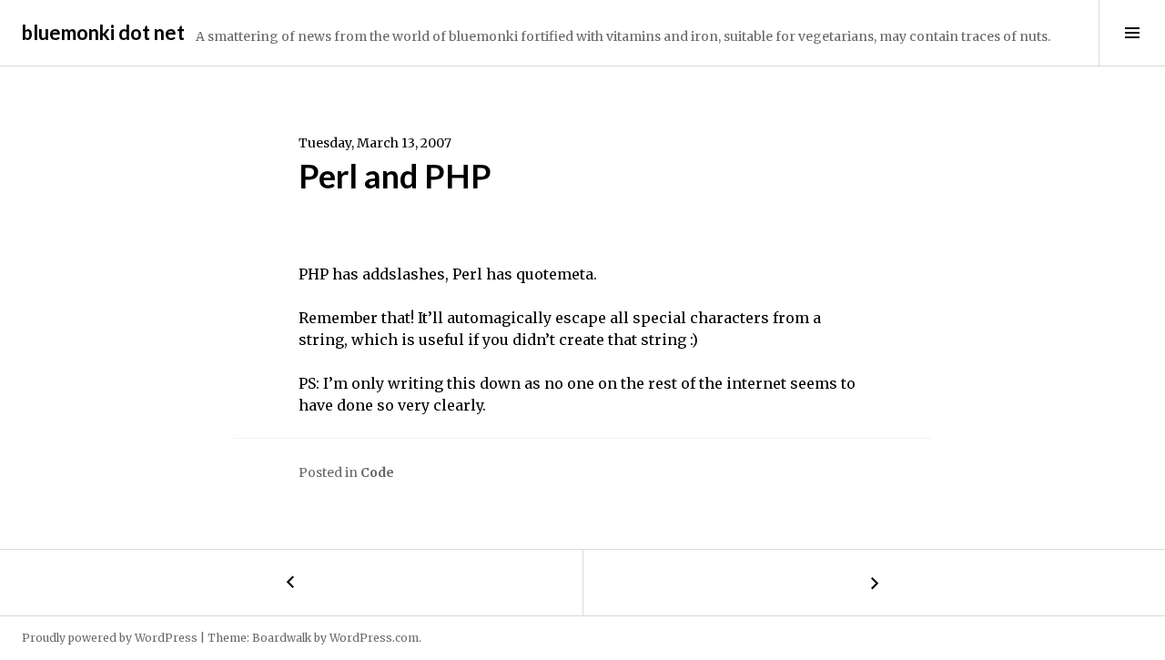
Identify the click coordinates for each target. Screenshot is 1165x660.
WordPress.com (374, 638)
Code (377, 472)
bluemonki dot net (103, 32)
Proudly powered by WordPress (110, 638)
